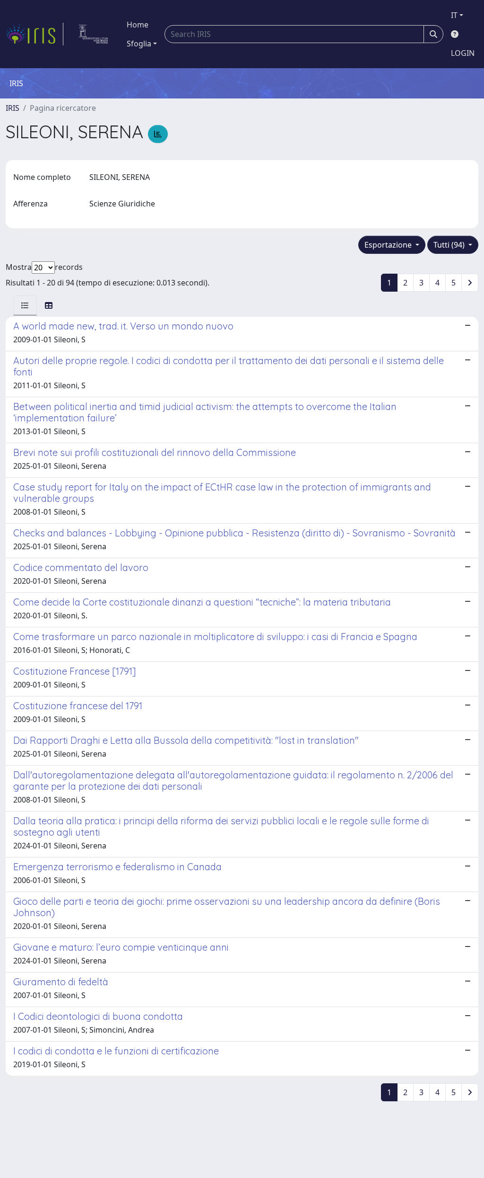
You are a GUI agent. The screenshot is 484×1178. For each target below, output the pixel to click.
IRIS (12, 108)
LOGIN (463, 53)
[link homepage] (34, 34)
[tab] (25, 305)
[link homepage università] (93, 34)
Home (137, 24)
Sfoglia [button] (139, 43)
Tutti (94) (450, 245)
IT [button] (454, 15)
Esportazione (389, 245)
